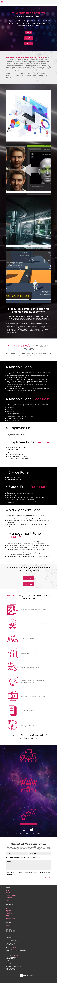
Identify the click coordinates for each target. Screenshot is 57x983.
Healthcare (9, 894)
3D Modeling (9, 913)
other (42, 857)
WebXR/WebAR (10, 912)
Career (7, 927)
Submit (47, 877)
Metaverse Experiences (12, 917)
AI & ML (7, 915)
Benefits (28, 38)
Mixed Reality (9, 910)
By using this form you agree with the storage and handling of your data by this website (28, 873)
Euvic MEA (15, 955)
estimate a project (25, 857)
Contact (28, 43)
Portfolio (28, 578)
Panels (28, 33)
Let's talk (28, 584)
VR (6, 907)
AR (6, 908)
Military (7, 890)
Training (8, 900)
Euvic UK (14, 947)
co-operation (35, 857)
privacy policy (9, 874)
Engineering (9, 897)
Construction (9, 899)
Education (8, 892)
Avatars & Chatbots (11, 918)
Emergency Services (11, 895)
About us (8, 925)
